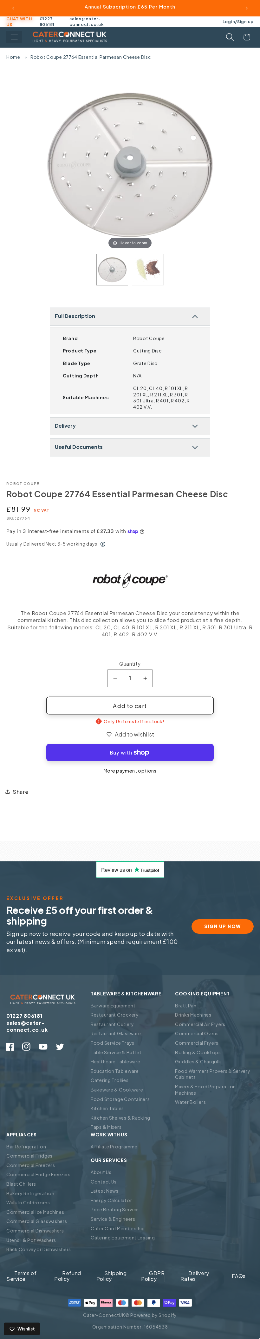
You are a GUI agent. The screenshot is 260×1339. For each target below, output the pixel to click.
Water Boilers (190, 1102)
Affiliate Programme (114, 1146)
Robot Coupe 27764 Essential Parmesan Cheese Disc (90, 57)
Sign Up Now (222, 926)
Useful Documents (79, 446)
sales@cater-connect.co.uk (86, 21)
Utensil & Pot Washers (31, 1240)
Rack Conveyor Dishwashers (38, 1249)
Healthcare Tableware (115, 1061)
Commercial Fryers (196, 1043)
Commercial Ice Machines (35, 1212)
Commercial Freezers (30, 1165)
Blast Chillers (21, 1184)
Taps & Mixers (106, 1127)
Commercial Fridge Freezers (38, 1174)
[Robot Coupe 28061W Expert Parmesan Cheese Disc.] (148, 269)
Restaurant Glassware (116, 1033)
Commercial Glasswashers (36, 1221)
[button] (14, 37)
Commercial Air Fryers (200, 1024)
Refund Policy (67, 1276)
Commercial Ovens (197, 1033)
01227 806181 (47, 21)
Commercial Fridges (29, 1156)
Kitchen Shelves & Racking (120, 1118)
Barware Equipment (113, 1005)
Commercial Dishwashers (35, 1230)
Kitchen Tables (107, 1108)
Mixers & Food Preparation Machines (205, 1090)
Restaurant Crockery (115, 1015)
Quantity (130, 664)
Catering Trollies (109, 1080)
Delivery (65, 425)
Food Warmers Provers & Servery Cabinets (212, 1074)
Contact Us (104, 1181)
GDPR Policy (153, 1276)
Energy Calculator (111, 1200)
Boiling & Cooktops (198, 1052)
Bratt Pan (185, 1005)
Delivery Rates (194, 1276)
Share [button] (21, 791)
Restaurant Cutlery (112, 1024)
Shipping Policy (111, 1276)
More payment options (130, 770)
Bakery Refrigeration (30, 1193)
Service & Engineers (113, 1219)
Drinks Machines (193, 1015)
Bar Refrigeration (26, 1146)
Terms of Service (21, 1276)
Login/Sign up (238, 21)
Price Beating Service (115, 1209)
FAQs (239, 1276)
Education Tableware (115, 1071)
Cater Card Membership (118, 1228)
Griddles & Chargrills (198, 1061)
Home (13, 57)
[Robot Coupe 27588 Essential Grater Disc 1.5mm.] (112, 269)
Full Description (75, 316)
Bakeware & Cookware (117, 1089)
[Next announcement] (247, 8)
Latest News (105, 1191)
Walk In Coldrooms (28, 1202)
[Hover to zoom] (130, 163)
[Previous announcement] (13, 8)
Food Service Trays (112, 1043)
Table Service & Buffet (116, 1052)
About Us (101, 1172)
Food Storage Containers (120, 1099)
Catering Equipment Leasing (123, 1237)
